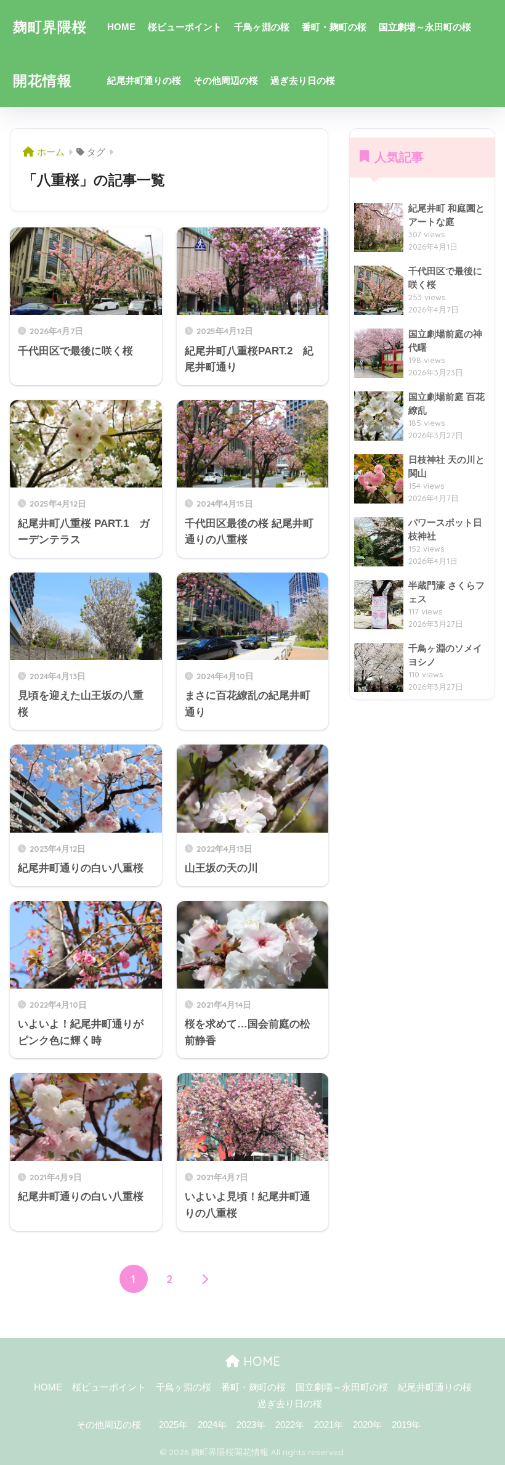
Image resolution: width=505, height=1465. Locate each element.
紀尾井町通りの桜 (144, 80)
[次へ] (205, 1279)
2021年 (328, 1425)
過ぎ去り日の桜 (302, 80)
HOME (121, 27)
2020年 (367, 1425)
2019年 (406, 1425)
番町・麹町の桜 (334, 27)
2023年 (250, 1425)
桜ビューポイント (185, 27)
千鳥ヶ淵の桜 (261, 27)
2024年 (212, 1425)
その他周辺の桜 (225, 80)
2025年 (173, 1425)
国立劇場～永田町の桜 (425, 27)
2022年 (289, 1425)
